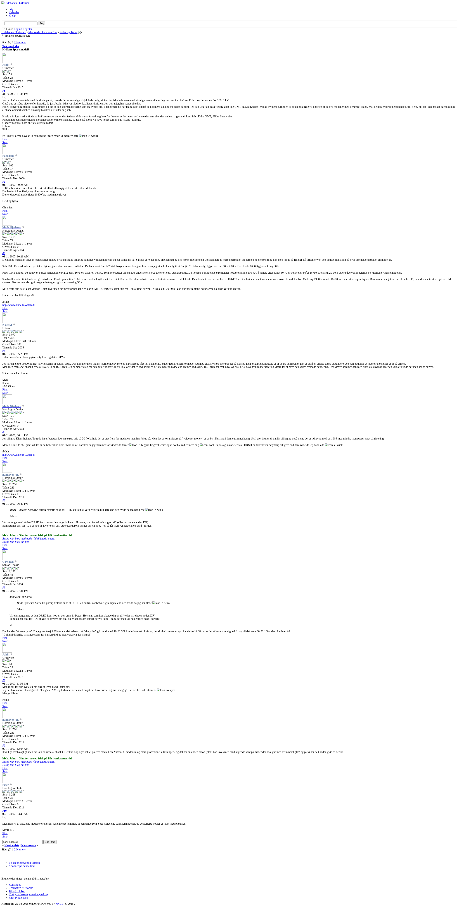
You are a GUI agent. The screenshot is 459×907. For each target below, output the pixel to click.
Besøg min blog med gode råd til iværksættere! (28, 538)
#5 (3, 432)
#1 (3, 90)
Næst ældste (11, 845)
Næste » (21, 42)
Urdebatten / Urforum (13, 32)
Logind (18, 29)
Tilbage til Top (17, 891)
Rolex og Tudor (68, 32)
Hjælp (12, 15)
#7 (3, 587)
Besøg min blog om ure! (16, 541)
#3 (3, 253)
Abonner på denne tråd (22, 866)
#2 (3, 181)
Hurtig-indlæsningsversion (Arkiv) (28, 894)
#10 (4, 810)
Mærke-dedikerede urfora (42, 32)
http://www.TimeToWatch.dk (18, 304)
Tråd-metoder (10, 46)
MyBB (59, 903)
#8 (3, 680)
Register (27, 29)
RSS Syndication (18, 897)
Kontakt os (15, 884)
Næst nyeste (28, 845)
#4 (3, 350)
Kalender (14, 12)
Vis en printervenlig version (24, 862)
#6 (3, 500)
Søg (11, 9)
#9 (3, 745)
